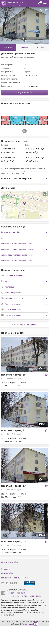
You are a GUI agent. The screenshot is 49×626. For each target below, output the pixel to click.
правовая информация (16, 593)
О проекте (5, 569)
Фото (8, 47)
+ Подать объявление (24, 92)
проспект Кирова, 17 (13, 485)
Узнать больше (27, 624)
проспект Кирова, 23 (13, 541)
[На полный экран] (44, 194)
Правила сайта (7, 573)
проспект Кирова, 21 (13, 430)
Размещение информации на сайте (15, 578)
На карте (40, 47)
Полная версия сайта (9, 562)
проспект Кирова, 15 (13, 374)
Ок (35, 624)
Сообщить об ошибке (27, 324)
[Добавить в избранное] (46, 9)
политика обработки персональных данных (24, 596)
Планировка (24, 47)
